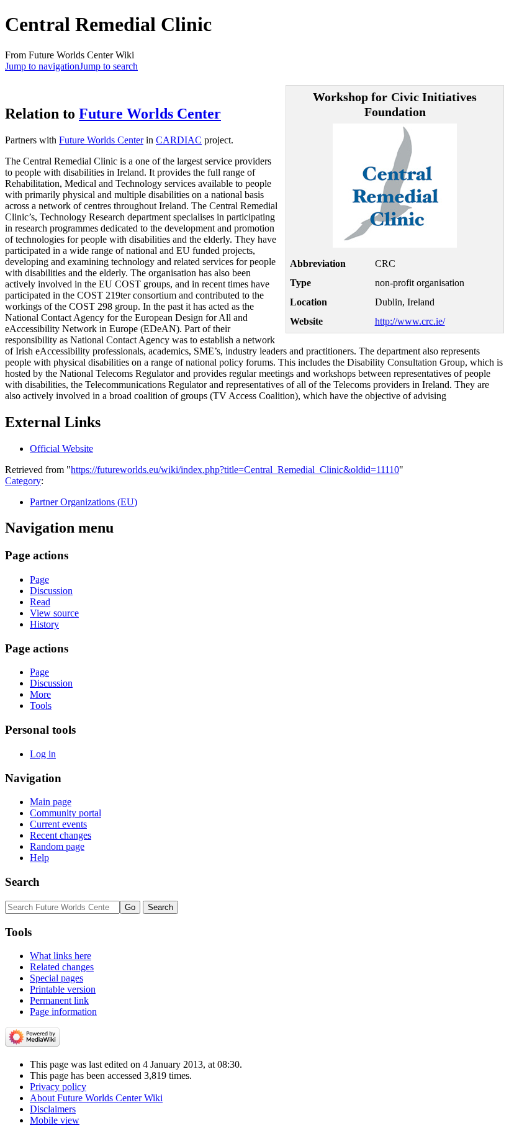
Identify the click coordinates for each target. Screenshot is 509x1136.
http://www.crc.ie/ (410, 321)
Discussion (51, 590)
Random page (57, 846)
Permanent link (59, 1000)
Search (22, 881)
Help (39, 857)
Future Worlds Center (150, 114)
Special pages (56, 978)
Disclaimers (53, 1109)
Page (39, 579)
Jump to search (108, 66)
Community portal (65, 813)
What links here (60, 955)
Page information (63, 1011)
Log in (43, 754)
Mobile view (54, 1120)
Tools (41, 705)
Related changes (62, 967)
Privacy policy (58, 1086)
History (44, 624)
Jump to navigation (42, 66)
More (40, 694)
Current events (58, 824)
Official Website (61, 448)
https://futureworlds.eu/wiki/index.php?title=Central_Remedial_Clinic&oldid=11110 (235, 469)
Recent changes (60, 835)
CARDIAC (179, 140)
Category (23, 481)
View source (54, 613)
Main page (50, 801)
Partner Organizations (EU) (83, 502)
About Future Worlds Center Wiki (96, 1098)
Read (40, 602)
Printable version (63, 989)
